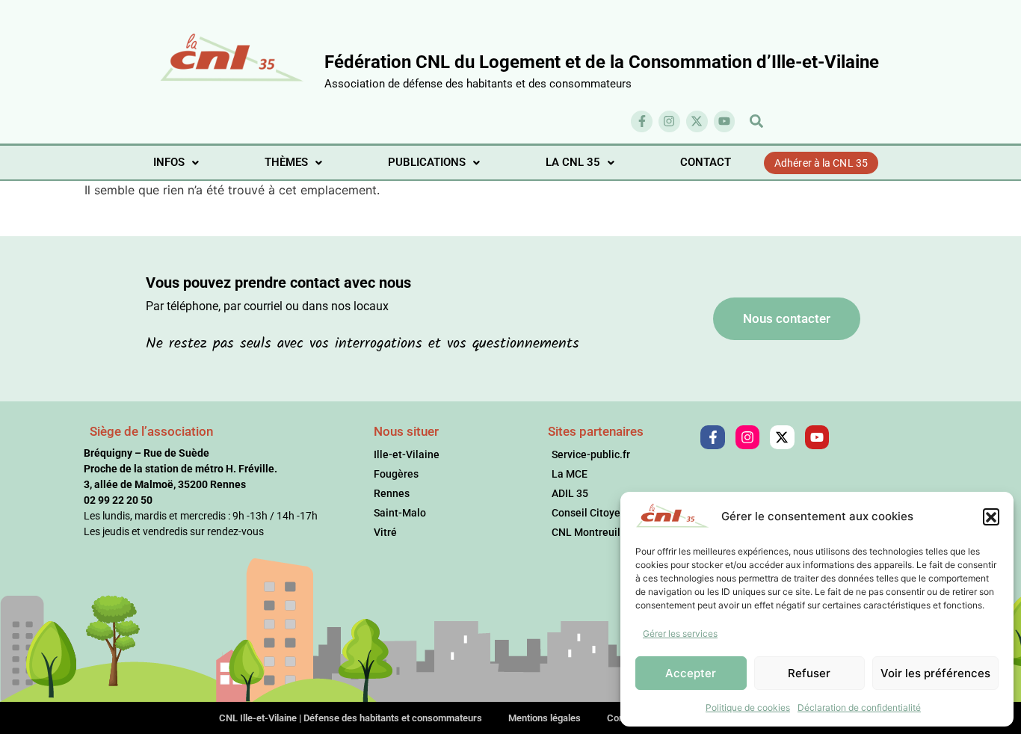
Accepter (690, 673)
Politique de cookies (748, 707)
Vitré (385, 532)
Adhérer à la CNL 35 (821, 163)
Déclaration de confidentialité (859, 707)
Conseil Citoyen (589, 513)
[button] (991, 516)
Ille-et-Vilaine (406, 454)
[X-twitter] (697, 121)
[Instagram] (669, 121)
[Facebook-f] (642, 121)
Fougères (396, 474)
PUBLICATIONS (427, 162)
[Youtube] (724, 121)
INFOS (169, 162)
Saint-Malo (400, 513)
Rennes (392, 493)
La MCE (569, 474)
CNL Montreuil (586, 532)
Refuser (809, 673)
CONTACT (705, 162)
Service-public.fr (591, 454)
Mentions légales (544, 718)
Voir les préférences (935, 673)
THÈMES (286, 162)
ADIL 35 (570, 493)
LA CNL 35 (573, 162)
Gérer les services (680, 633)
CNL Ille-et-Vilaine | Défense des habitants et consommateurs (350, 718)
